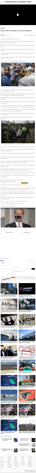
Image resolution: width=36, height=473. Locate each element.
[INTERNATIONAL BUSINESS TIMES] (18, 2)
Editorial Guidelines (26, 232)
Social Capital (9, 460)
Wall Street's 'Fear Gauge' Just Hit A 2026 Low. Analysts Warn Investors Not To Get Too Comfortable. (26, 327)
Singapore (22, 461)
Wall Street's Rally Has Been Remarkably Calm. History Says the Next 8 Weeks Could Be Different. (8, 432)
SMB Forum (9, 461)
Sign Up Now (13, 277)
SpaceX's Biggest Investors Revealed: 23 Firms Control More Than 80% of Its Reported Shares (7, 439)
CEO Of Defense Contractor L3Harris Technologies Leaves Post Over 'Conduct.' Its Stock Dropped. (26, 296)
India (22, 460)
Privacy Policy (26, 184)
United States (23, 464)
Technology (2, 464)
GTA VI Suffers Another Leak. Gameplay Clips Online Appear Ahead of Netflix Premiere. (25, 450)
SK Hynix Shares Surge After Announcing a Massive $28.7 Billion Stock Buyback (7, 450)
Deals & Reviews (10, 467)
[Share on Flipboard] (29, 35)
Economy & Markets (3, 461)
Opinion (2, 468)
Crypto (1, 467)
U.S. (1, 460)
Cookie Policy (16, 464)
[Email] (33, 35)
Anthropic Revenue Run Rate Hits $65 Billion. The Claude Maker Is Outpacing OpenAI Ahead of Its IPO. (9, 311)
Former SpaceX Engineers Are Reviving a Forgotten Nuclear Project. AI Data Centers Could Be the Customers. (9, 372)
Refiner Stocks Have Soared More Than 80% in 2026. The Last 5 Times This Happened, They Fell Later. (9, 342)
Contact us (16, 460)
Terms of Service (21, 184)
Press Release (9, 464)
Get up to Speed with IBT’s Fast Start (30, 277)
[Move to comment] (34, 35)
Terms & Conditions (17, 461)
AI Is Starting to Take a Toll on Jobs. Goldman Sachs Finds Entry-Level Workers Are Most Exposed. (8, 417)
